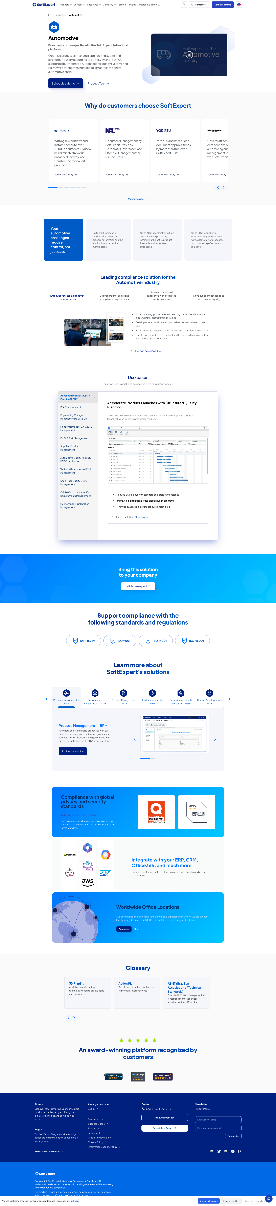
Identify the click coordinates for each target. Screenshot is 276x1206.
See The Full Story (63, 174)
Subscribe (233, 1135)
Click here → (141, 517)
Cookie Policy (95, 1142)
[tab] (67, 297)
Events (91, 1128)
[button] (239, 4)
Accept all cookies (208, 1201)
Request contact (164, 1117)
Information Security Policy (102, 1146)
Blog (37, 1129)
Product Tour (96, 83)
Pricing (132, 4)
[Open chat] (269, 1199)
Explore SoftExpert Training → (147, 351)
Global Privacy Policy (99, 1137)
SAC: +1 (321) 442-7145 (158, 1108)
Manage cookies (231, 1201)
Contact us (200, 4)
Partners (122, 4)
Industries (60, 14)
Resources (93, 1119)
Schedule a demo (63, 83)
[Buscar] (184, 4)
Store (37, 1104)
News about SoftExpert (47, 1151)
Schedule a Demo (222, 4)
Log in (91, 1108)
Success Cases (96, 1123)
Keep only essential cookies (258, 1201)
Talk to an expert (136, 586)
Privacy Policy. (203, 1108)
